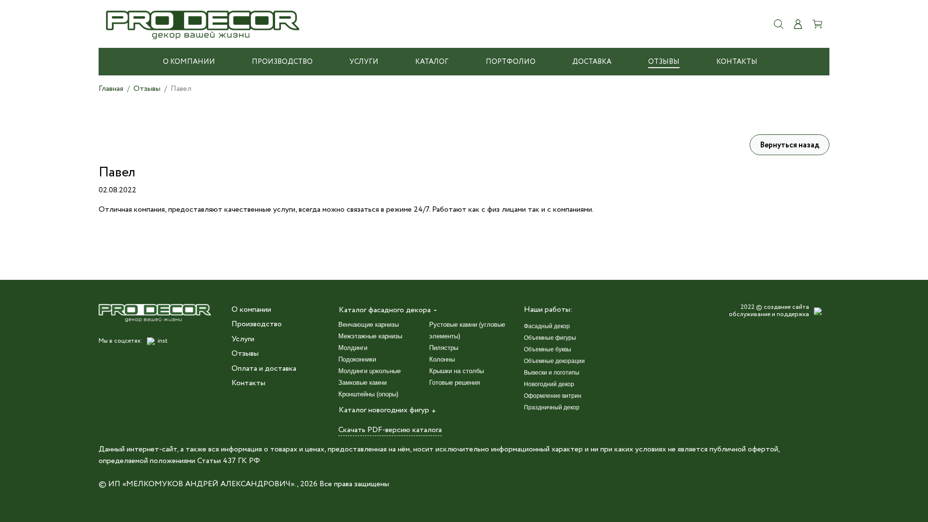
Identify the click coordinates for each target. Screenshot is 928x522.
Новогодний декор (549, 384)
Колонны (442, 359)
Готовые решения (454, 382)
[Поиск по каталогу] (778, 24)
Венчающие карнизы (368, 324)
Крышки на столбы (456, 371)
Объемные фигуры (550, 337)
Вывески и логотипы (552, 372)
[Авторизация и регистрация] (798, 24)
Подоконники (357, 359)
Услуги (363, 62)
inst (163, 341)
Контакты (736, 62)
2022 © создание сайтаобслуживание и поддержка (769, 311)
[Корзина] (817, 24)
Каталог (432, 62)
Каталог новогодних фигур (384, 410)
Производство (282, 62)
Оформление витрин (552, 395)
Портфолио (511, 62)
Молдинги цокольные (369, 371)
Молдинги (352, 347)
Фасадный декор (547, 326)
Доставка (591, 62)
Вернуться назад (789, 145)
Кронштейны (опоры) (368, 394)
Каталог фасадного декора (385, 310)
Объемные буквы (547, 349)
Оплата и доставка (264, 368)
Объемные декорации (554, 361)
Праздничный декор (552, 407)
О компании (189, 62)
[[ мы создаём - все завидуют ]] (818, 311)
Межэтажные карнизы (370, 336)
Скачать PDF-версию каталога (390, 429)
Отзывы (664, 62)
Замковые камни (362, 382)
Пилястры (443, 347)
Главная (111, 88)
